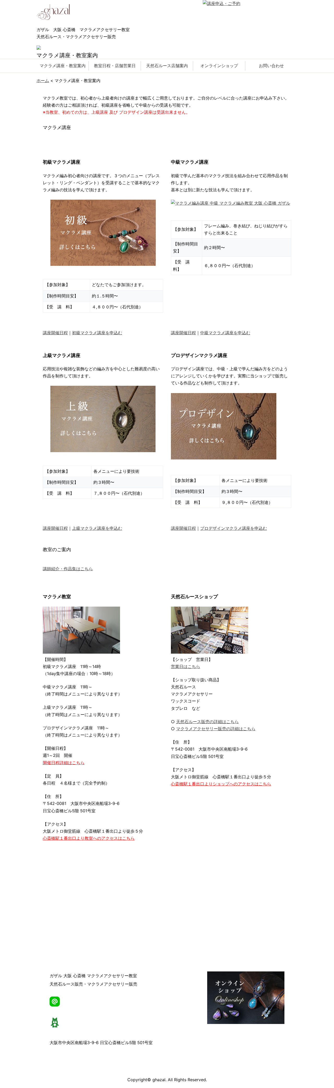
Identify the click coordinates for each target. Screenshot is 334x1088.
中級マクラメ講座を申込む (225, 332)
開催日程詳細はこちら (64, 762)
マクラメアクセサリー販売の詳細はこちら (215, 728)
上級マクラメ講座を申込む (97, 528)
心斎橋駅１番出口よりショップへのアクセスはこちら (221, 783)
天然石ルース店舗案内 (167, 65)
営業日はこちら (185, 666)
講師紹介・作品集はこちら (68, 568)
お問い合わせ (271, 65)
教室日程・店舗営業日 (115, 65)
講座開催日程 (55, 332)
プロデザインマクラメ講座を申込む (233, 528)
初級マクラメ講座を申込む (97, 332)
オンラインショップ (219, 65)
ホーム (43, 80)
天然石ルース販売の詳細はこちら (207, 721)
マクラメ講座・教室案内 (63, 65)
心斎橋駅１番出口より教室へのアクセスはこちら (89, 838)
